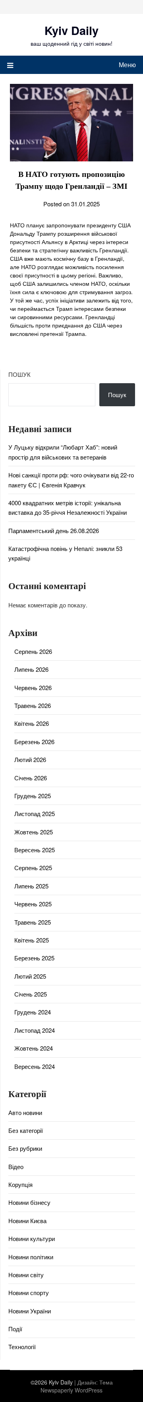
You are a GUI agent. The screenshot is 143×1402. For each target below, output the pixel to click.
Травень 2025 (32, 922)
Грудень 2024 (32, 1012)
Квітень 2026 (31, 723)
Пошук (19, 374)
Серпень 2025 (33, 867)
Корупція (20, 1184)
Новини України (29, 1311)
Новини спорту (28, 1292)
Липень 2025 (31, 886)
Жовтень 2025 (33, 832)
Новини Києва (27, 1220)
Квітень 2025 (31, 940)
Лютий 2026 (30, 759)
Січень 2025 (30, 994)
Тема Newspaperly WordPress (77, 1386)
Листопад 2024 (34, 1030)
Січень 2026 (30, 778)
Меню (127, 64)
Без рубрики (25, 1148)
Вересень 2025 (34, 849)
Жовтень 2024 (33, 1048)
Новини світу (26, 1274)
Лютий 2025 (30, 976)
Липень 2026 (31, 669)
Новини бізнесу (29, 1202)
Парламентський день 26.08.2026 (53, 530)
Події (15, 1328)
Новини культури (31, 1238)
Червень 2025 (33, 904)
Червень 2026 (33, 687)
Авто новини (25, 1112)
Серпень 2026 (33, 651)
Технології (22, 1346)
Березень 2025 (34, 958)
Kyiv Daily (71, 30)
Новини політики (30, 1257)
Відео (15, 1166)
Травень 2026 (32, 705)
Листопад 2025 (34, 813)
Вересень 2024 (34, 1066)
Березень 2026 (34, 741)
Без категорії (25, 1130)
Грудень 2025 (32, 795)
